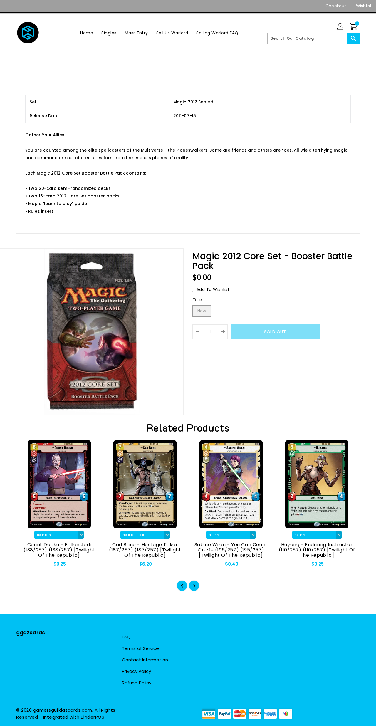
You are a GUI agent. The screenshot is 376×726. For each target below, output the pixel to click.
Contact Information (145, 660)
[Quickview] (25, 566)
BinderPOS (93, 717)
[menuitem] (87, 33)
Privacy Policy (136, 671)
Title (197, 300)
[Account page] (341, 27)
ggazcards (30, 632)
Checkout (335, 6)
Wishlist (364, 6)
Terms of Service (140, 648)
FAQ (126, 637)
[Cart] (354, 27)
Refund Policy (136, 683)
